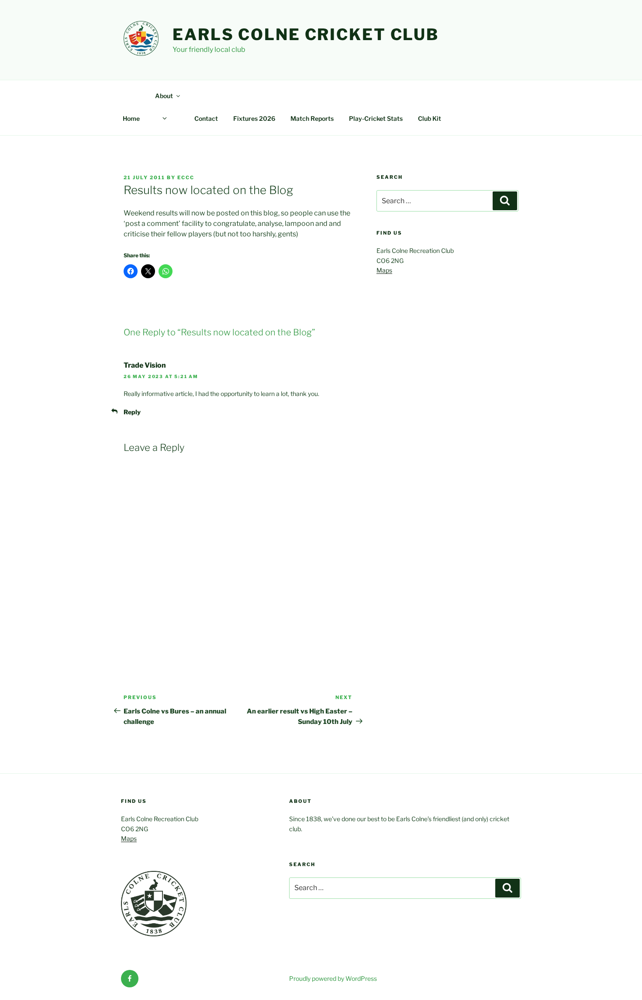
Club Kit (429, 118)
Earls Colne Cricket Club (306, 34)
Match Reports (312, 118)
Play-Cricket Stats (376, 118)
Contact (206, 118)
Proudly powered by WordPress (333, 978)
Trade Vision (145, 365)
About (164, 95)
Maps (384, 270)
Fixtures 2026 (254, 118)
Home (131, 118)
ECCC (185, 177)
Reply (132, 412)
